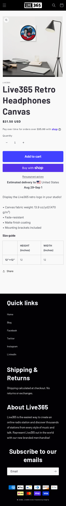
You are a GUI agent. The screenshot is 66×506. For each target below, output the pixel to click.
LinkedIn (11, 354)
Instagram (12, 346)
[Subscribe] (55, 471)
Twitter (11, 338)
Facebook (12, 330)
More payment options (33, 176)
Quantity (7, 135)
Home (10, 314)
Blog (9, 322)
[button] (4, 5)
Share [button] (10, 271)
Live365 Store (29, 500)
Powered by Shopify (41, 500)
